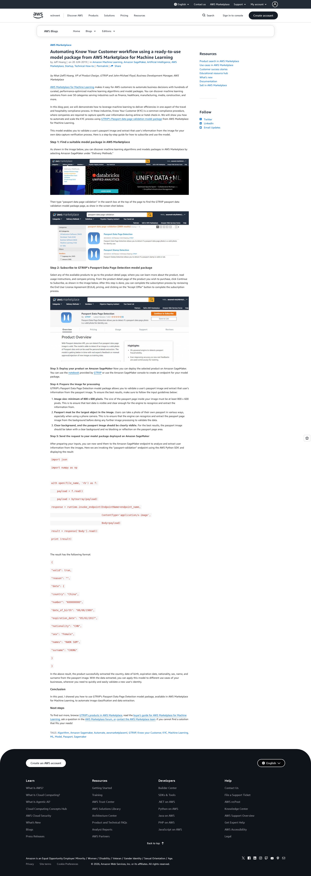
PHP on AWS (166, 822)
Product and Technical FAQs (109, 822)
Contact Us (231, 788)
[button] (75, 15)
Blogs (29, 829)
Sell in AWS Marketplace (213, 85)
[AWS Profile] (275, 4)
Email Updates (211, 127)
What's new (206, 77)
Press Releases (35, 836)
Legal (228, 836)
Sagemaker (80, 736)
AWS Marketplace (60, 44)
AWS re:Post (232, 802)
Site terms (45, 863)
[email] (283, 859)
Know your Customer (149, 732)
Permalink (102, 65)
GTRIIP (98, 372)
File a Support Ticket (238, 795)
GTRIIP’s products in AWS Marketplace (100, 715)
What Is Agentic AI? (38, 802)
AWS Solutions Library (106, 809)
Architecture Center (104, 815)
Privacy (30, 863)
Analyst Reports (102, 829)
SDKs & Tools (166, 795)
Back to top (153, 843)
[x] (243, 859)
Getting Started (102, 788)
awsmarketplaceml (116, 732)
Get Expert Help (235, 822)
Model (58, 736)
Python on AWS (168, 809)
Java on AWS (166, 815)
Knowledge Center (236, 809)
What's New (33, 822)
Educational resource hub (214, 73)
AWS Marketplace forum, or (100, 719)
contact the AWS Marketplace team (136, 719)
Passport (68, 736)
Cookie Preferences (67, 863)
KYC (165, 732)
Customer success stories (213, 69)
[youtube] (272, 859)
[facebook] (249, 859)
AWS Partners (101, 836)
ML (52, 736)
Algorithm (63, 732)
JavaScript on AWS (170, 829)
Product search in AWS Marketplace (219, 61)
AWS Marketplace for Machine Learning (72, 86)
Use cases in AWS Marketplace (216, 65)
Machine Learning (178, 732)
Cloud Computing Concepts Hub (46, 809)
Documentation (208, 81)
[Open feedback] (307, 438)
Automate (99, 732)
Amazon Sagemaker (81, 732)
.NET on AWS (166, 802)
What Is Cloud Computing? (43, 795)
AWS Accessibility (236, 829)
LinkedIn (207, 123)
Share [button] (117, 65)
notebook (73, 372)
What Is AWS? (34, 788)
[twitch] (266, 859)
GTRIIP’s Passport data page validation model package (131, 118)
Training (97, 795)
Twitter (207, 119)
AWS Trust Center (103, 802)
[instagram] (260, 859)
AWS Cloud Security (38, 815)
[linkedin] (254, 859)
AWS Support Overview (239, 815)
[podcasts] (277, 859)
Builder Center (167, 788)
